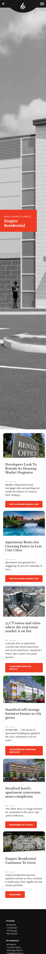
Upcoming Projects (14, 950)
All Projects (11, 944)
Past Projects (12, 933)
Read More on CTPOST (21, 824)
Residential (11, 924)
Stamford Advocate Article (20, 667)
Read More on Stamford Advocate (22, 750)
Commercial (12, 927)
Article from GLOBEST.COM (23, 504)
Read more (15, 894)
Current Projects (14, 947)
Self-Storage (12, 930)
